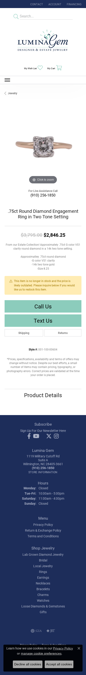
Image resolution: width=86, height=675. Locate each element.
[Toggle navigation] (7, 80)
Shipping (23, 333)
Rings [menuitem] (43, 572)
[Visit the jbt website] (50, 630)
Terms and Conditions (43, 536)
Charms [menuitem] (43, 594)
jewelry (12, 93)
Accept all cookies (59, 664)
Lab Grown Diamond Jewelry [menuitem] (43, 554)
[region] (43, 146)
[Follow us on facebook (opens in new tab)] (29, 436)
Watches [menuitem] (43, 600)
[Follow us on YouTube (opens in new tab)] (36, 436)
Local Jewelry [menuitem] (43, 566)
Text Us (43, 320)
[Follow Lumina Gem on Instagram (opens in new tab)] (56, 436)
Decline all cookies (27, 664)
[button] (54, 4)
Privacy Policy (43, 524)
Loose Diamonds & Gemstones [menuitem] (43, 606)
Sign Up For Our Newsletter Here (43, 430)
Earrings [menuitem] (43, 577)
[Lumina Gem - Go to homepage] (43, 42)
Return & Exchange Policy (43, 530)
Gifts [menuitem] (43, 612)
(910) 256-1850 (43, 195)
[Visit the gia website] (36, 630)
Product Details (43, 395)
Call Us (43, 306)
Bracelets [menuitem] (43, 589)
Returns (63, 333)
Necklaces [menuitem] (43, 583)
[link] (36, 4)
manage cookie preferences (41, 653)
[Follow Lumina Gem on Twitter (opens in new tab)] (49, 436)
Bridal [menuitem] (43, 560)
